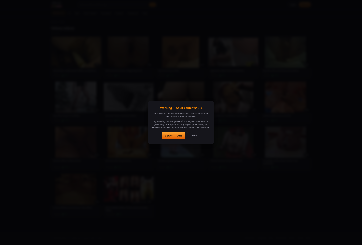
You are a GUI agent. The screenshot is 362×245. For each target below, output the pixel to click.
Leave (193, 135)
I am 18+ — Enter (173, 135)
